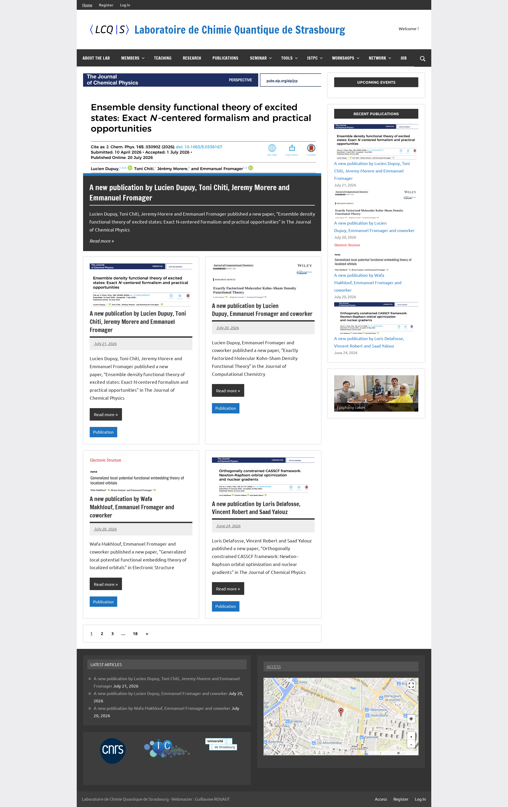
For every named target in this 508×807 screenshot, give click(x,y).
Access (381, 798)
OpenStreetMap (409, 753)
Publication (103, 431)
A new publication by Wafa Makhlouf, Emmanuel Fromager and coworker (132, 507)
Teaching (162, 58)
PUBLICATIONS (225, 58)
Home (87, 4)
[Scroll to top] (497, 796)
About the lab (96, 58)
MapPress (374, 753)
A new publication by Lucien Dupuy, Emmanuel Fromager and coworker (262, 310)
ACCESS (274, 666)
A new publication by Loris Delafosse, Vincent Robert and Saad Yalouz (256, 508)
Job (404, 58)
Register (106, 4)
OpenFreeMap (389, 753)
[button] (341, 712)
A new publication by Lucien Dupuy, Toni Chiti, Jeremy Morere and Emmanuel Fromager (138, 321)
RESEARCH (192, 58)
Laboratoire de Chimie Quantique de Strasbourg (239, 29)
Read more (99, 241)
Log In (125, 4)
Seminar (258, 58)
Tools (287, 58)
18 (135, 633)
